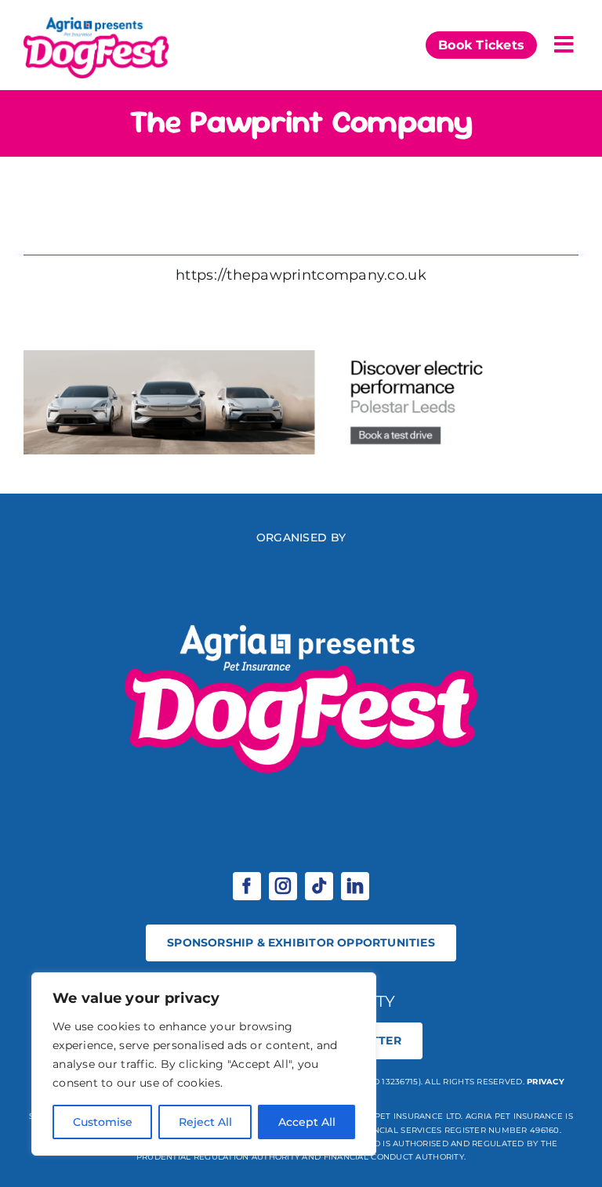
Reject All (205, 1122)
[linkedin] (355, 886)
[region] (203, 1064)
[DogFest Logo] (96, 18)
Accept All (306, 1122)
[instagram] (283, 886)
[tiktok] (319, 886)
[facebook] (247, 886)
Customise (102, 1122)
